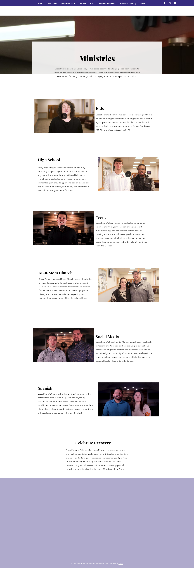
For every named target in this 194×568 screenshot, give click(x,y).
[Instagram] (169, 3)
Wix (121, 563)
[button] (82, 4)
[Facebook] (164, 3)
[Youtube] (175, 3)
